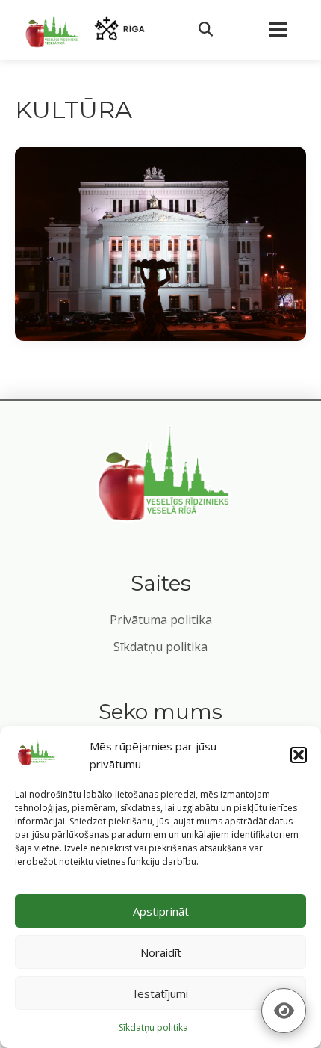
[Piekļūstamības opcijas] (283, 1010)
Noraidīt (160, 952)
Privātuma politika (161, 619)
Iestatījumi (161, 993)
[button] (298, 755)
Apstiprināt (161, 911)
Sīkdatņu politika (160, 646)
